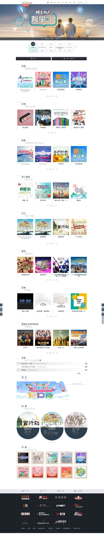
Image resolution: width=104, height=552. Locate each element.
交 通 (27, 490)
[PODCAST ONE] (43, 522)
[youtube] (103, 305)
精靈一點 (25, 200)
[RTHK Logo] (26, 3)
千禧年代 (61, 164)
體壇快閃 (43, 275)
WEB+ (62, 3)
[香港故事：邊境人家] (81, 472)
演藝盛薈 (61, 311)
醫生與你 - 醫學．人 (61, 200)
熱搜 (24, 358)
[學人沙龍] (76, 419)
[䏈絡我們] (58, 490)
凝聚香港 (79, 90)
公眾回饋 (80, 491)
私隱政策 (58, 528)
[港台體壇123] (23, 457)
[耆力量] (61, 513)
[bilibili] (103, 309)
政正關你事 (61, 90)
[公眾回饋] (75, 491)
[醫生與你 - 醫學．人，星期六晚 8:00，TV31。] (52, 22)
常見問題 (50, 528)
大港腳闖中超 (25, 275)
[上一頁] (26, 47)
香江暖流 (25, 127)
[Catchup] (40, 360)
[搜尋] (86, 2)
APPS (70, 3)
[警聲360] (66, 457)
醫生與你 (43, 200)
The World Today (69, 47)
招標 (34, 528)
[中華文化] (25, 513)
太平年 (25, 348)
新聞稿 (23, 528)
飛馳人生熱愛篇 (79, 348)
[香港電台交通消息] (23, 490)
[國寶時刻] (28, 419)
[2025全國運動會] (25, 497)
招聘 (29, 528)
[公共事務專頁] (61, 505)
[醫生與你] (52, 457)
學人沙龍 (75, 429)
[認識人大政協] (66, 472)
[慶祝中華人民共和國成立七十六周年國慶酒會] (37, 472)
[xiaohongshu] (103, 312)
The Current (43, 164)
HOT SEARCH (32, 360)
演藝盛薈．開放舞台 (43, 311)
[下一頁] (76, 47)
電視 (51, 3)
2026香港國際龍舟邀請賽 (78, 275)
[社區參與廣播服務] (78, 505)
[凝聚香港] (81, 457)
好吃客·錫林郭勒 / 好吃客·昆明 (60, 48)
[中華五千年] (61, 522)
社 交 (44, 490)
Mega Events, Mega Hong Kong (25, 237)
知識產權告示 (42, 528)
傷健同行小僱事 (79, 127)
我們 (73, 3)
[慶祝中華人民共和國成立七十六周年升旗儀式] (52, 472)
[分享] (40, 490)
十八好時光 (78, 237)
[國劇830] (25, 505)
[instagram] (103, 307)
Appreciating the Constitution (25, 90)
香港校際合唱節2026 (79, 311)
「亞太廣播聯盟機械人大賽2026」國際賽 (61, 275)
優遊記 (79, 200)
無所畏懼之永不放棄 (43, 348)
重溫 (66, 3)
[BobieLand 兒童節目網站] (78, 497)
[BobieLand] (52, 391)
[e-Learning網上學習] (43, 505)
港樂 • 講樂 (25, 311)
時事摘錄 (33, 47)
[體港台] (43, 497)
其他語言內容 (77, 528)
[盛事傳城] (52, 419)
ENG (80, 2)
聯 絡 (62, 490)
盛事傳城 (43, 237)
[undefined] (48, 2)
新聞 (58, 3)
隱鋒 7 (51, 47)
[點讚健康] (61, 497)
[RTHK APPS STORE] (25, 522)
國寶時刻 (61, 237)
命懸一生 (61, 348)
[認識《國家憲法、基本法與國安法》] (43, 513)
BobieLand (43, 90)
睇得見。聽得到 (61, 127)
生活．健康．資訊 (42, 47)
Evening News (25, 164)
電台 (54, 3)
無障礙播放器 (67, 528)
